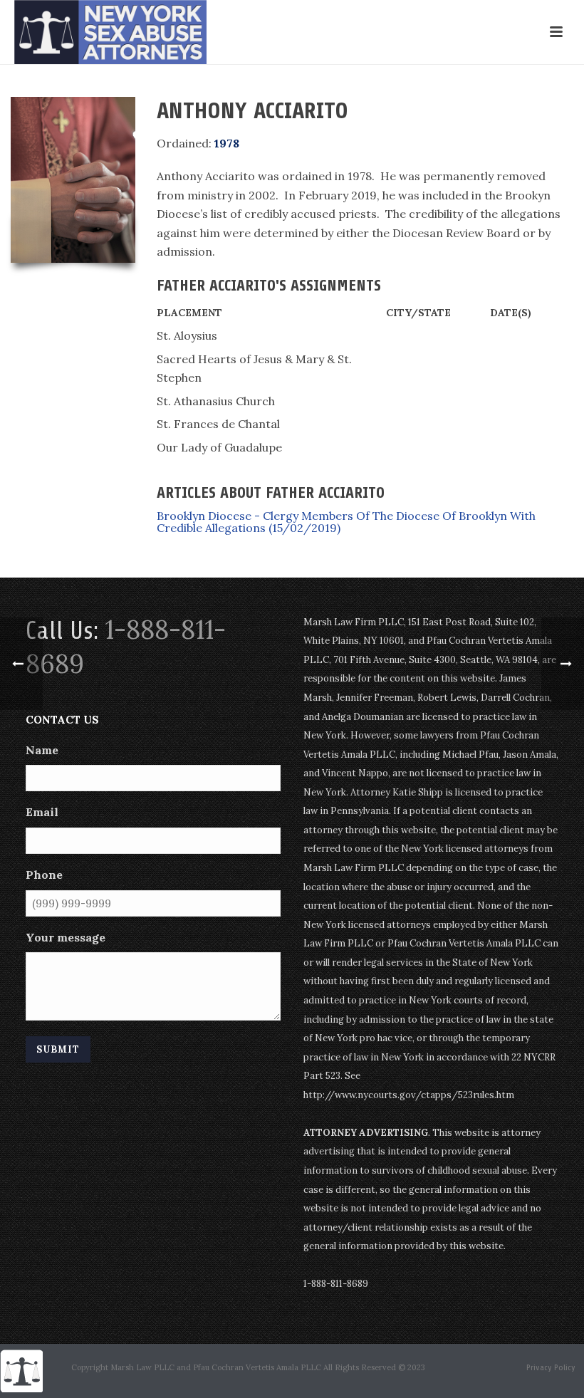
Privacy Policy (550, 1367)
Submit (58, 1049)
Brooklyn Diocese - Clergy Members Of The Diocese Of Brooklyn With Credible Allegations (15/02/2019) (346, 521)
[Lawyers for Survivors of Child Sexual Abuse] (21, 1370)
